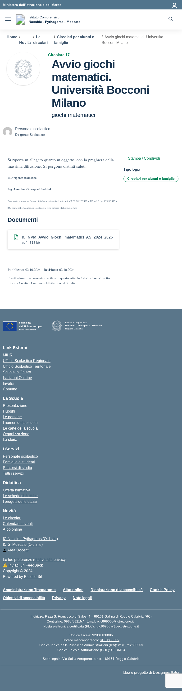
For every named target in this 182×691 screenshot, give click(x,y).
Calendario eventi (18, 524)
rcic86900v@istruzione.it (115, 621)
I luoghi (9, 411)
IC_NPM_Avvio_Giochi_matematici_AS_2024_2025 (67, 237)
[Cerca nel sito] (170, 20)
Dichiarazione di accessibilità (117, 590)
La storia (10, 440)
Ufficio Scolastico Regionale (26, 361)
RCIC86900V (109, 640)
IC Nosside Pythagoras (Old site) (30, 539)
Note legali (82, 598)
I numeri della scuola (20, 423)
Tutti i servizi (13, 473)
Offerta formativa (16, 490)
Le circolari (12, 518)
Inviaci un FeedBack (23, 565)
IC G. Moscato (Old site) (23, 544)
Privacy (59, 598)
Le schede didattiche (20, 496)
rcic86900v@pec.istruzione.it (117, 626)
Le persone (12, 417)
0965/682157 (74, 621)
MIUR (8, 355)
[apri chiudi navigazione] (8, 19)
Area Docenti (17, 550)
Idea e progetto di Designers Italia (151, 672)
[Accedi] (174, 5)
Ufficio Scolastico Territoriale (27, 366)
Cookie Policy (162, 590)
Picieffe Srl (33, 577)
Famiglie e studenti (19, 462)
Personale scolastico (20, 456)
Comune (10, 389)
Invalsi (8, 383)
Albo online (12, 529)
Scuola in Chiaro (17, 372)
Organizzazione (16, 434)
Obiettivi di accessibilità (24, 598)
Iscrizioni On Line (17, 378)
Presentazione (15, 406)
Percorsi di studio (17, 468)
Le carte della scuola (20, 428)
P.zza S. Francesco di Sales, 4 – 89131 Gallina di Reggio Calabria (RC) (98, 616)
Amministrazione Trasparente (29, 590)
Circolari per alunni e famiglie (151, 178)
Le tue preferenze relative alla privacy (34, 560)
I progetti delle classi (20, 501)
